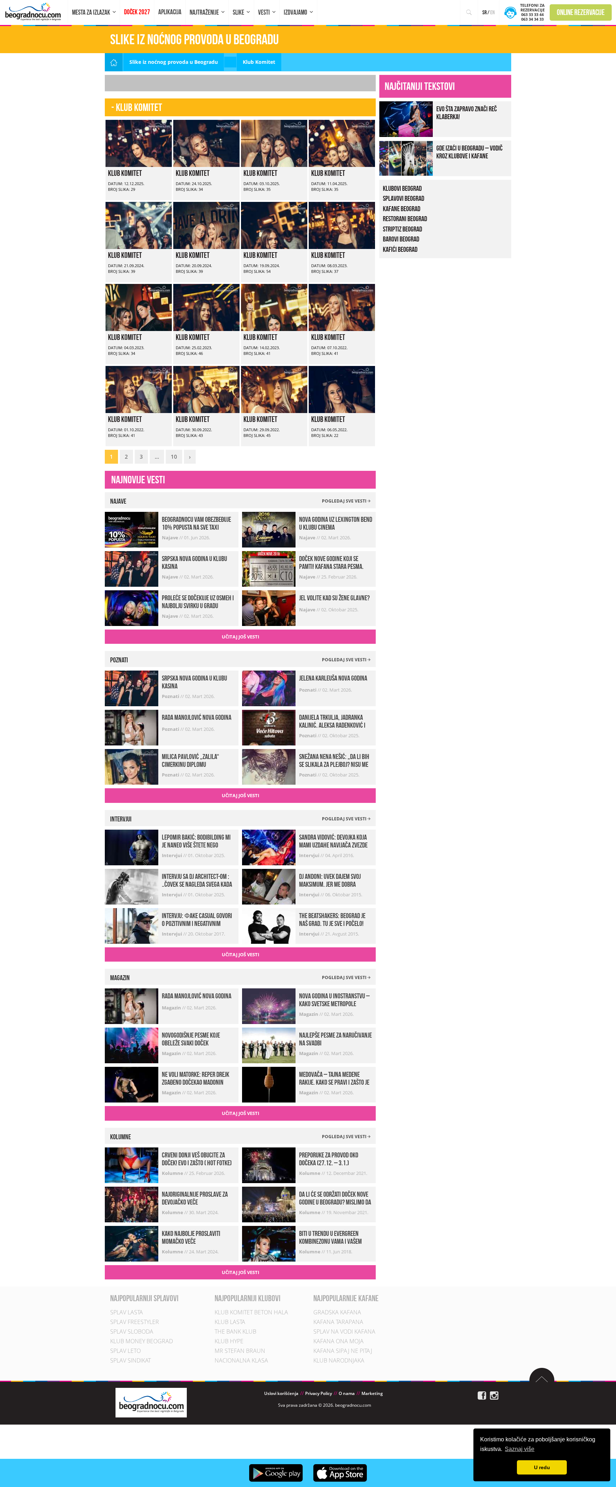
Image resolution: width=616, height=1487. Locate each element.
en (492, 12)
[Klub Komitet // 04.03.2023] (139, 306)
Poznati (171, 696)
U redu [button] (542, 1467)
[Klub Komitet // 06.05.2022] (342, 388)
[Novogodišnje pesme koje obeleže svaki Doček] (131, 1045)
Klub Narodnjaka (338, 1360)
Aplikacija (169, 12)
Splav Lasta (126, 1312)
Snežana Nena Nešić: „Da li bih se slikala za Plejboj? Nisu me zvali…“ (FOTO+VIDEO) (334, 764)
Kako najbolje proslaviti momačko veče (191, 1237)
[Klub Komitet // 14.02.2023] (274, 306)
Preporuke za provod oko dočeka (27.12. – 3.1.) (328, 1159)
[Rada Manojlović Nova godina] (131, 727)
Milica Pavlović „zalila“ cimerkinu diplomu (190, 760)
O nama (347, 1393)
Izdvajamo (295, 12)
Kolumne (173, 1173)
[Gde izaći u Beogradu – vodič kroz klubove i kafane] (406, 157)
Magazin (172, 1007)
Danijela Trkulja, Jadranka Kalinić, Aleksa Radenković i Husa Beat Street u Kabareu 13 (334, 725)
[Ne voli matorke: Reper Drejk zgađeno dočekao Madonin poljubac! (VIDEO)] (131, 1084)
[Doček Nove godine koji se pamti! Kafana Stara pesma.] (269, 568)
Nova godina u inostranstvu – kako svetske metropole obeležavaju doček (334, 1003)
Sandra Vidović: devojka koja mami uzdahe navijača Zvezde (333, 841)
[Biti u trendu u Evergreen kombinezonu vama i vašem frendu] (269, 1243)
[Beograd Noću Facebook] (482, 1394)
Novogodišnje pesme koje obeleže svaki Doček (191, 1039)
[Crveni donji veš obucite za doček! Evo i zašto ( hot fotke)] (131, 1164)
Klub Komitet (125, 173)
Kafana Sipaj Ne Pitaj (342, 1351)
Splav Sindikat (130, 1360)
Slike (238, 12)
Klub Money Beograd (141, 1341)
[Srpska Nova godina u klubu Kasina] (131, 568)
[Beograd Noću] (151, 1402)
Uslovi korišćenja (281, 1393)
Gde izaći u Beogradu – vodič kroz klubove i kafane (469, 152)
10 (174, 456)
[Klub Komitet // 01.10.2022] (139, 388)
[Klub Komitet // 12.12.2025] (139, 142)
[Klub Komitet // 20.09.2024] (206, 224)
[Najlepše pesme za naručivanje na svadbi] (269, 1045)
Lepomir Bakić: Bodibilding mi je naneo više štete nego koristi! (196, 845)
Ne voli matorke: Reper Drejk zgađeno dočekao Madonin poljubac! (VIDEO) (195, 1082)
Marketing (372, 1393)
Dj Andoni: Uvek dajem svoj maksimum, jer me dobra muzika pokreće (330, 884)
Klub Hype (229, 1341)
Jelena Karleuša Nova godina (333, 678)
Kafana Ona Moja (338, 1341)
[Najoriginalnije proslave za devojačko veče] (131, 1204)
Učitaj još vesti (240, 636)
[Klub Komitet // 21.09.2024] (139, 224)
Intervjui (172, 855)
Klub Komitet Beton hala (251, 1312)
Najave (170, 537)
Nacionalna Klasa (241, 1360)
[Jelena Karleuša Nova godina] (269, 687)
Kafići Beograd (400, 249)
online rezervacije (581, 12)
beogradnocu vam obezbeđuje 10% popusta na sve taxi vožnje (196, 527)
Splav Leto (125, 1351)
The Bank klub (235, 1331)
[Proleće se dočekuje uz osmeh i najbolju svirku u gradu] (131, 607)
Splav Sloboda (131, 1331)
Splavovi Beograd (403, 198)
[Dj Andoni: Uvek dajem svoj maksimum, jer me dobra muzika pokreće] (269, 886)
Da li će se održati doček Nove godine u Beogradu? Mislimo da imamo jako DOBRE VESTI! (335, 1202)
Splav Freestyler (134, 1322)
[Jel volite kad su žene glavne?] (269, 607)
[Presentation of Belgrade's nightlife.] (34, 11)
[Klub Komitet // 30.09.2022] (206, 388)
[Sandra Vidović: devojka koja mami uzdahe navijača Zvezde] (269, 847)
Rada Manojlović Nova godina (196, 717)
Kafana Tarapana (338, 1322)
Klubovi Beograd (402, 188)
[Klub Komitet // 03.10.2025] (274, 142)
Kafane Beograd (401, 209)
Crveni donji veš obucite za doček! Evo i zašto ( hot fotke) (197, 1159)
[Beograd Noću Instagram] (494, 1394)
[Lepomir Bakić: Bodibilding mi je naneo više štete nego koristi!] (131, 847)
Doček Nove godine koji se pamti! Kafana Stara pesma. (331, 562)
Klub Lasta (230, 1322)
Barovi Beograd (401, 239)
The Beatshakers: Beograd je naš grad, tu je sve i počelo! (332, 919)
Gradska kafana (337, 1312)
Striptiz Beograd (402, 229)
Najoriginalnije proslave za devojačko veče (195, 1198)
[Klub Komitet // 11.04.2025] (342, 142)
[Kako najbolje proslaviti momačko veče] (131, 1243)
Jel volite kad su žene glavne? (334, 598)
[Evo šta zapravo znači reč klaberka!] (406, 118)
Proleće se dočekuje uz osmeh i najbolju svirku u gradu (198, 602)
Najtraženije (204, 12)
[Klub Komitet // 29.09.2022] (274, 388)
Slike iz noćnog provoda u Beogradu (173, 61)
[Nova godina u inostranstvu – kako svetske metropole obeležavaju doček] (269, 1005)
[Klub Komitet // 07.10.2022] (342, 306)
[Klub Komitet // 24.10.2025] (206, 142)
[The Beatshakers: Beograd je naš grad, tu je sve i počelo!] (269, 925)
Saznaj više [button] (519, 1449)
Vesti (264, 12)
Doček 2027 (137, 12)
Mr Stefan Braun (240, 1351)
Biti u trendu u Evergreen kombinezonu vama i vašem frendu (330, 1241)
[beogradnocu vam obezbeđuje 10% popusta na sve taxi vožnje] (131, 528)
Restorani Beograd (405, 219)
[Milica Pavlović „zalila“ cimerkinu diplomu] (131, 766)
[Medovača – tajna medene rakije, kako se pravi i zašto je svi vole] (269, 1084)
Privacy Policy (318, 1393)
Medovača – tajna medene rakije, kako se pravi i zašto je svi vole (334, 1082)
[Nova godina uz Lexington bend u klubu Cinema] (269, 528)
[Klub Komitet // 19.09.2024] (274, 224)
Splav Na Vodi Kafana (344, 1331)
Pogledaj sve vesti (345, 501)
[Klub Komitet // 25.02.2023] (206, 306)
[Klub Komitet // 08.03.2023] (342, 224)
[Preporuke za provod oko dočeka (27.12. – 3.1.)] (269, 1164)
